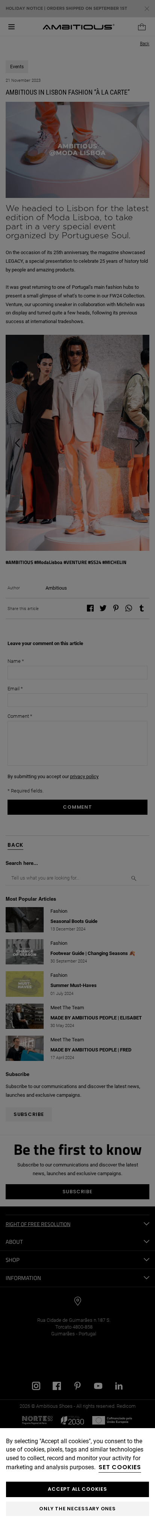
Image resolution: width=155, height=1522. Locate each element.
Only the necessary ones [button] (77, 1508)
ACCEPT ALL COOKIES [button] (77, 1489)
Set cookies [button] (120, 1467)
